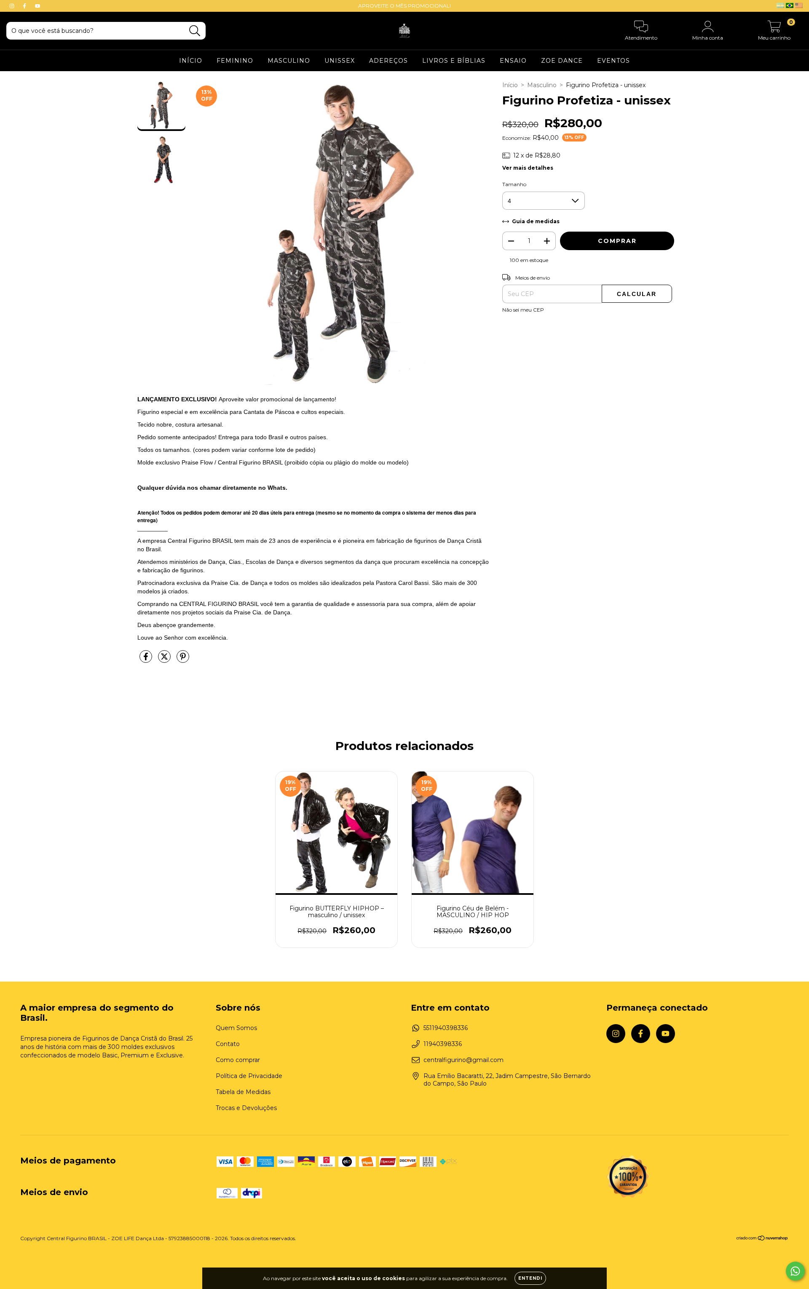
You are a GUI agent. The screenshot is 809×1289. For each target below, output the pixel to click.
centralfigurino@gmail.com (463, 1060)
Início (510, 85)
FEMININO (235, 60)
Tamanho (514, 184)
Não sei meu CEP (523, 310)
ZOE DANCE (562, 60)
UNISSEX (339, 60)
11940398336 (442, 1044)
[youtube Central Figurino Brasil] (37, 6)
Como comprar (238, 1060)
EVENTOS (613, 60)
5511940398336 (445, 1028)
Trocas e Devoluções (246, 1108)
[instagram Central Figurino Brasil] (12, 6)
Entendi (530, 1278)
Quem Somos (236, 1028)
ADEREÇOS (388, 60)
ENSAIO (513, 60)
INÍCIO (190, 60)
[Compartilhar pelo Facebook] (146, 660)
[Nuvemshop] (762, 1239)
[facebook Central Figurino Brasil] (25, 6)
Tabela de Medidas (243, 1092)
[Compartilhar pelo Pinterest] (183, 660)
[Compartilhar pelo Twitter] (165, 660)
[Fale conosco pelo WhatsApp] (795, 1271)
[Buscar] (195, 31)
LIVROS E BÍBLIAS (453, 60)
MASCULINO (289, 60)
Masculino (542, 85)
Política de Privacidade (249, 1076)
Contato (228, 1044)
